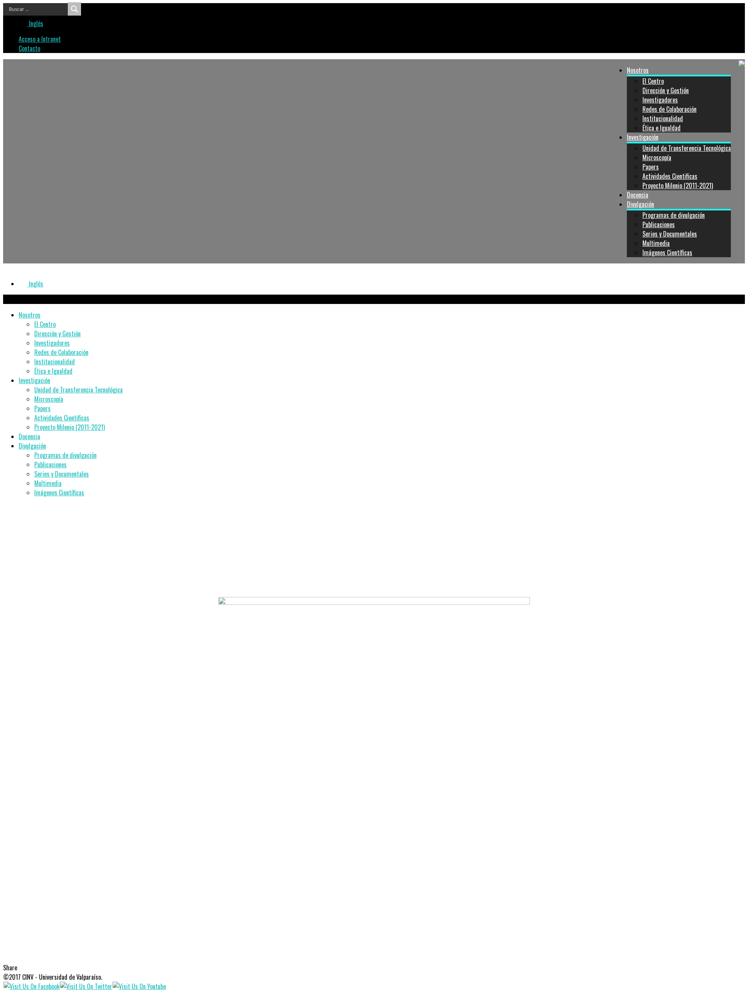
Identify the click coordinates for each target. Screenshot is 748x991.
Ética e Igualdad (661, 127)
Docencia (637, 195)
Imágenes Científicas (667, 252)
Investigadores (660, 99)
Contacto (29, 48)
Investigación (642, 137)
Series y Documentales (669, 233)
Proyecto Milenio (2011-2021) (677, 185)
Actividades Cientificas (669, 176)
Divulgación (640, 204)
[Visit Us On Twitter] (86, 986)
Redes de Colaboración (669, 109)
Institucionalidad (662, 118)
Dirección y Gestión (665, 90)
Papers (650, 166)
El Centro (653, 81)
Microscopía (656, 157)
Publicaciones (658, 224)
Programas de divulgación (673, 215)
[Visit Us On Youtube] (139, 986)
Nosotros (638, 70)
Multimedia (656, 243)
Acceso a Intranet (40, 39)
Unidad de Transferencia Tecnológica (686, 148)
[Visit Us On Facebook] (31, 986)
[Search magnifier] (74, 9)
